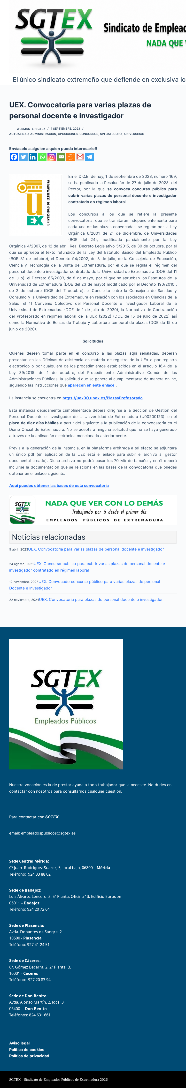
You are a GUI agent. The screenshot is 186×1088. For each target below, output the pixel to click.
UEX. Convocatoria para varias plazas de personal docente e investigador (96, 549)
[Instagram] (51, 157)
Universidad (134, 134)
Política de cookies (26, 1049)
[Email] (61, 157)
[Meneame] (70, 157)
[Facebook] (14, 157)
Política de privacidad (29, 1055)
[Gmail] (80, 157)
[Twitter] (23, 157)
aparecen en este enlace (91, 385)
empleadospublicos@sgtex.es (48, 833)
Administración (43, 134)
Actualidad (19, 134)
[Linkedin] (33, 157)
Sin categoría (111, 134)
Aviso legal (19, 1043)
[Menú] (174, 42)
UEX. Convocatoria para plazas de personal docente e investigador (101, 599)
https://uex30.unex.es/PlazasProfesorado (102, 397)
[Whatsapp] (42, 157)
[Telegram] (89, 157)
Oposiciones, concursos (78, 134)
